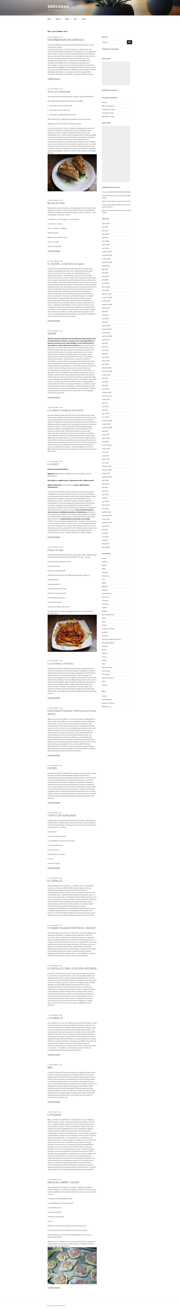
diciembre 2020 (107, 368)
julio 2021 (105, 343)
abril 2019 (105, 410)
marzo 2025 (105, 283)
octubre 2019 (106, 399)
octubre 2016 (106, 473)
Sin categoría (106, 674)
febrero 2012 (106, 547)
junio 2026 (105, 230)
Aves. (103, 579)
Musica (104, 650)
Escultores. (105, 604)
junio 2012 (105, 533)
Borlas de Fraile (56, 203)
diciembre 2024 (106, 294)
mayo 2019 (105, 406)
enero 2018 (105, 441)
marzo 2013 (105, 501)
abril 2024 (105, 322)
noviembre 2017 (107, 445)
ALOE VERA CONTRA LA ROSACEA (120, 192)
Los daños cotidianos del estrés (65, 410)
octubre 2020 (106, 375)
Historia (104, 618)
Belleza (104, 583)
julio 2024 (105, 311)
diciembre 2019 (106, 392)
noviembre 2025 (107, 255)
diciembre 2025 (106, 251)
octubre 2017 (106, 448)
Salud (103, 664)
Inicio (49, 19)
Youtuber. (105, 685)
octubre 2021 (106, 332)
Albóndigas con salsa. (108, 116)
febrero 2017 (106, 459)
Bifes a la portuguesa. (108, 106)
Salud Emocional (107, 667)
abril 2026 (105, 237)
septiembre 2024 (107, 304)
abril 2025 (105, 280)
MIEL (50, 1067)
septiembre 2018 (107, 427)
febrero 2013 (106, 505)
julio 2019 (105, 403)
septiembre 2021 (107, 336)
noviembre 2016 (107, 470)
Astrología (105, 572)
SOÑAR (51, 333)
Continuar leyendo (54, 79)
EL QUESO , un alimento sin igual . (66, 263)
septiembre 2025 (107, 262)
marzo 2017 (105, 456)
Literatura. (105, 635)
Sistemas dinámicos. (108, 678)
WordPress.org (106, 706)
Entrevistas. (105, 597)
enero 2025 (105, 290)
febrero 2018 (106, 438)
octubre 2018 (106, 424)
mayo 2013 (105, 494)
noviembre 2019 (107, 396)
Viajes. (104, 681)
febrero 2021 (106, 361)
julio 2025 (105, 269)
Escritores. (105, 600)
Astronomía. (105, 576)
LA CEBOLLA (55, 1018)
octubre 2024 (106, 301)
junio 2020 (105, 382)
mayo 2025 (105, 276)
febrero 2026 (106, 244)
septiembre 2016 (107, 477)
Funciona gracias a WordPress (56, 1305)
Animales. (105, 562)
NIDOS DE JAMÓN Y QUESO (63, 1182)
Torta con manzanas (58, 91)
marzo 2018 (105, 434)
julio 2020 (105, 378)
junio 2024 (105, 315)
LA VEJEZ (52, 464)
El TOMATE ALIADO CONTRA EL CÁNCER (71, 928)
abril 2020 (105, 385)
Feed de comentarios (108, 703)
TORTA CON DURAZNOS (61, 815)
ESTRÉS (52, 768)
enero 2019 (105, 417)
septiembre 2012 (107, 522)
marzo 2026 (105, 241)
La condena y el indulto (60, 663)
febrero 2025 (106, 287)
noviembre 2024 (107, 297)
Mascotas (105, 646)
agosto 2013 (106, 484)
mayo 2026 (105, 234)
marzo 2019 (105, 413)
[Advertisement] (116, 73)
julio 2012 (105, 529)
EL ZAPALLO (54, 880)
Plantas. (104, 660)
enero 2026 (105, 248)
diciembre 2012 (106, 512)
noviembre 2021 (107, 329)
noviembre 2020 (107, 371)
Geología (104, 611)
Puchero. (104, 102)
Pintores (104, 657)
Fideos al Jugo (55, 549)
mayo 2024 (105, 318)
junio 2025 (105, 273)
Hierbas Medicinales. (108, 614)
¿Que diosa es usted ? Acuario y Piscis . (119, 201)
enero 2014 (105, 480)
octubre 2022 (106, 325)
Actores (104, 558)
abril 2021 (105, 353)
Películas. (105, 653)
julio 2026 (105, 227)
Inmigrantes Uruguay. (108, 628)
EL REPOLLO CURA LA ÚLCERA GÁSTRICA (72, 968)
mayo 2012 (105, 536)
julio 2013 (105, 487)
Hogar (104, 621)
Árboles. (104, 565)
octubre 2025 (106, 259)
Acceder (104, 696)
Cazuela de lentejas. (108, 113)
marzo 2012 (105, 543)
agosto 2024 (106, 308)
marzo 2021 (105, 357)
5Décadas (58, 7)
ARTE (103, 569)
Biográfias (105, 586)
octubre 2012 (106, 519)
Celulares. (105, 590)
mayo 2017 (105, 452)
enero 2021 (105, 364)
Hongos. (104, 625)
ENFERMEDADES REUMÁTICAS (65, 39)
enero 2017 (105, 463)
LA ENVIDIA (54, 1114)
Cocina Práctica (107, 593)
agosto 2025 (106, 266)
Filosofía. (104, 607)
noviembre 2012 (107, 515)
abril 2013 (105, 498)
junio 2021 (105, 346)
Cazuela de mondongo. (109, 109)
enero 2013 (105, 508)
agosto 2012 (105, 526)
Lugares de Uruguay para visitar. (111, 639)
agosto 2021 (105, 339)
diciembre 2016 (106, 466)
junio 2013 (105, 491)
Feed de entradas (107, 699)
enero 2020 (105, 389)
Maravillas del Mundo (108, 643)
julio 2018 (105, 431)
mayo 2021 (105, 350)
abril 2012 (105, 540)
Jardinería (105, 632)
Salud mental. (106, 671)
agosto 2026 (106, 223)
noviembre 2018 (107, 420)
